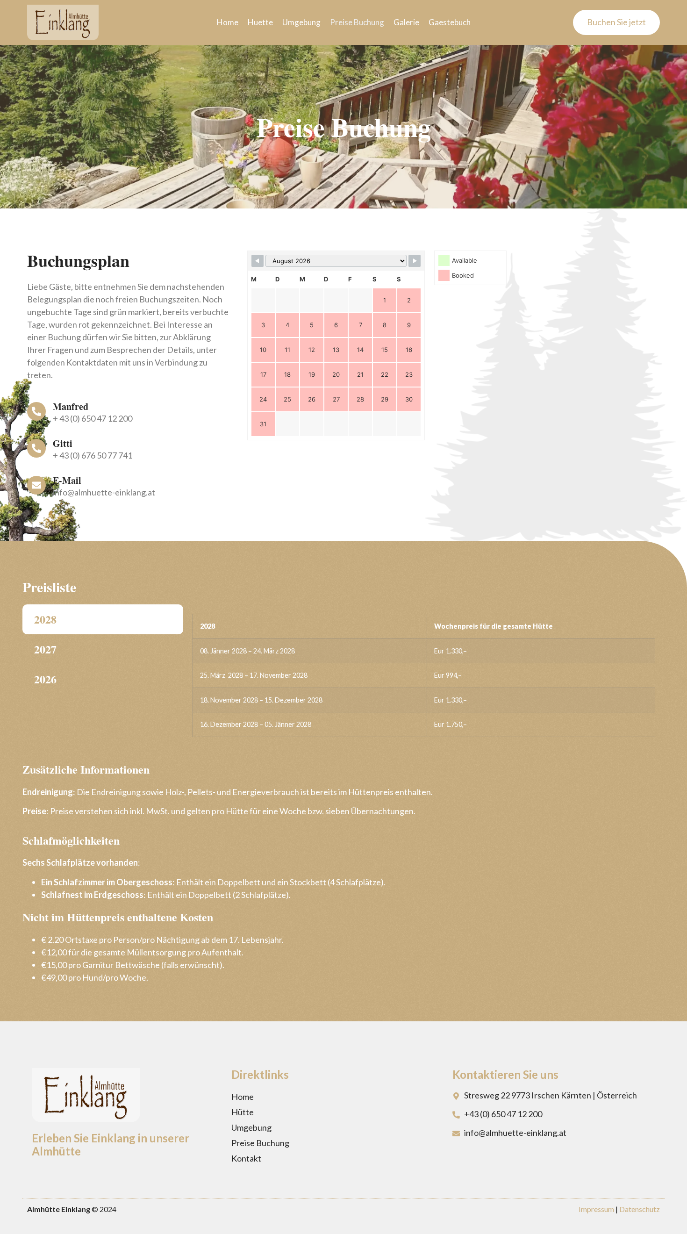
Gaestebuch (450, 22)
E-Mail (67, 480)
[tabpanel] (424, 678)
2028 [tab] (45, 619)
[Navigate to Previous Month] (257, 261)
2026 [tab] (45, 679)
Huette (260, 22)
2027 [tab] (45, 649)
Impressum (596, 1209)
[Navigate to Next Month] (414, 261)
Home (227, 22)
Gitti (62, 443)
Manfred (70, 406)
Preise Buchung (357, 22)
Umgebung (301, 22)
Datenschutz (639, 1209)
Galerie (406, 22)
